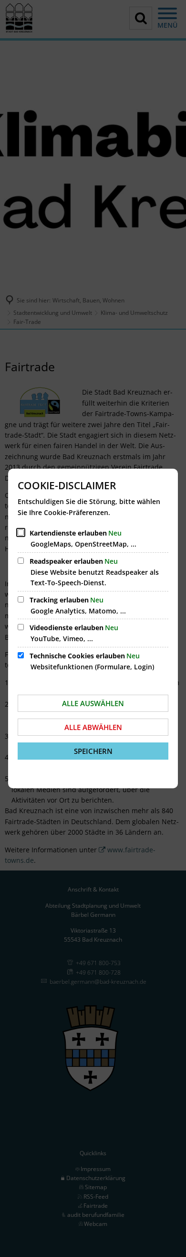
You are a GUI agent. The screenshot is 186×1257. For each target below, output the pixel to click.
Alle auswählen (93, 703)
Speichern (93, 751)
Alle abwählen (93, 727)
